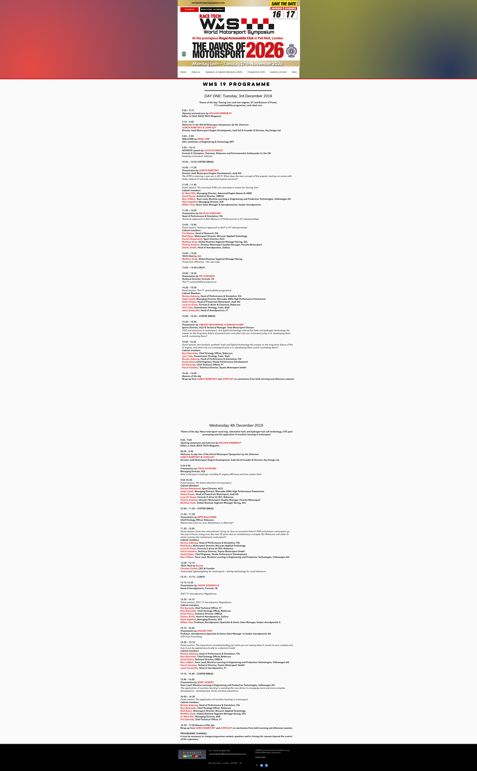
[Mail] (184, 54)
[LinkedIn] (261, 765)
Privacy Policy (261, 757)
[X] (257, 765)
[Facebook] (266, 765)
